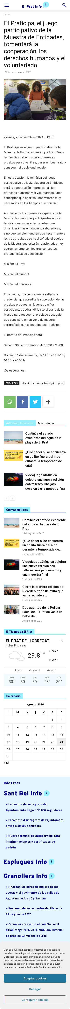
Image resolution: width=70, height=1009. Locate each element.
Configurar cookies (35, 1000)
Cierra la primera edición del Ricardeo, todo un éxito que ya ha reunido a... (43, 591)
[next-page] (12, 498)
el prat (25, 383)
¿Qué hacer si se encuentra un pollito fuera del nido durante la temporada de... (42, 545)
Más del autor (46, 423)
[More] (48, 402)
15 (52, 734)
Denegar (35, 989)
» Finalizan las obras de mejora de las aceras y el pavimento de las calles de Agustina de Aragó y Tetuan (32, 892)
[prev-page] (6, 498)
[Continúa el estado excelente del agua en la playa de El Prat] (13, 437)
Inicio (7, 14)
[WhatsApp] (10, 402)
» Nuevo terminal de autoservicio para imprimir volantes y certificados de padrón (33, 841)
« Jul (6, 762)
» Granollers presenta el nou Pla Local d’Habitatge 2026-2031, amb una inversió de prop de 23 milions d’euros (34, 930)
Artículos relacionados (19, 423)
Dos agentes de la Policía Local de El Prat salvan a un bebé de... (42, 612)
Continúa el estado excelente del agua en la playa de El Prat (43, 437)
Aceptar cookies (35, 978)
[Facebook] (22, 402)
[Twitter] (35, 402)
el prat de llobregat (43, 383)
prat (60, 383)
